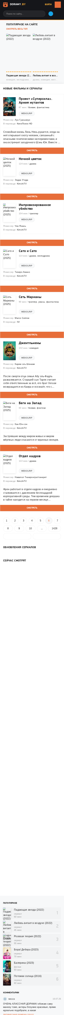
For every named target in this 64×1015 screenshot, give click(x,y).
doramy (17, 4)
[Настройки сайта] (58, 12)
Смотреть (32, 150)
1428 (54, 528)
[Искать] (40, 14)
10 (30, 528)
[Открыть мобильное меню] (58, 5)
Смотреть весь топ (16, 29)
